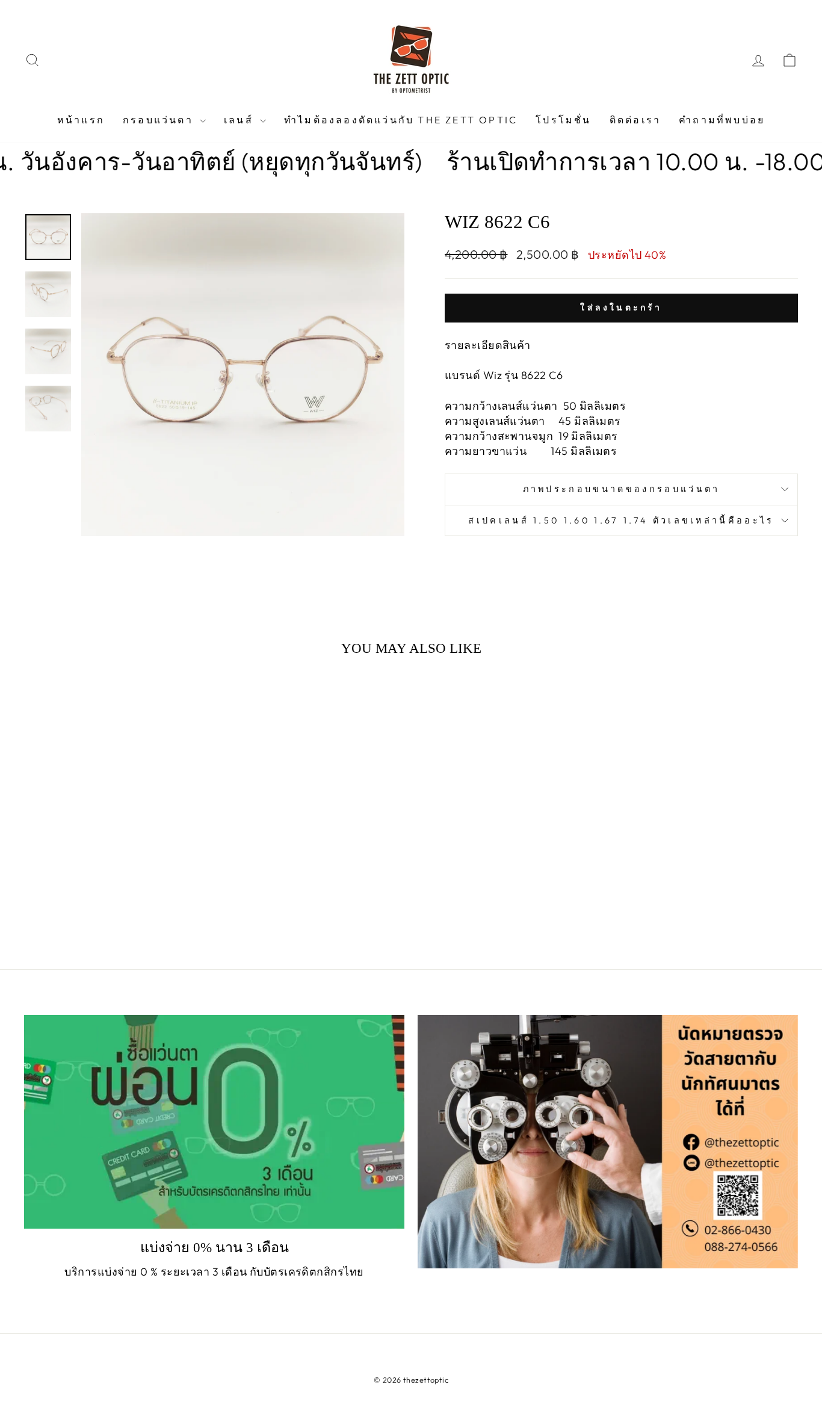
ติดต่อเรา (635, 120)
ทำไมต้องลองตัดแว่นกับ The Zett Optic (401, 120)
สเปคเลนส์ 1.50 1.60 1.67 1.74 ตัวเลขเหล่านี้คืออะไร (621, 520)
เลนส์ (240, 120)
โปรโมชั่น (563, 120)
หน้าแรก (81, 120)
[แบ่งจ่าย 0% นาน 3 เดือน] (214, 1122)
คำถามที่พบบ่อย (722, 120)
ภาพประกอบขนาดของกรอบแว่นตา (621, 489)
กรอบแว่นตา (160, 120)
